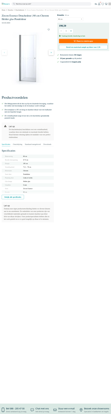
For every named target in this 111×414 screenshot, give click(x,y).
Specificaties (6, 144)
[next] (51, 52)
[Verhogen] (71, 31)
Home (3, 10)
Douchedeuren (19, 10)
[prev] (4, 52)
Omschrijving (17, 144)
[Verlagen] (61, 31)
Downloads (47, 144)
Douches (10, 10)
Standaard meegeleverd (33, 144)
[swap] (49, 29)
